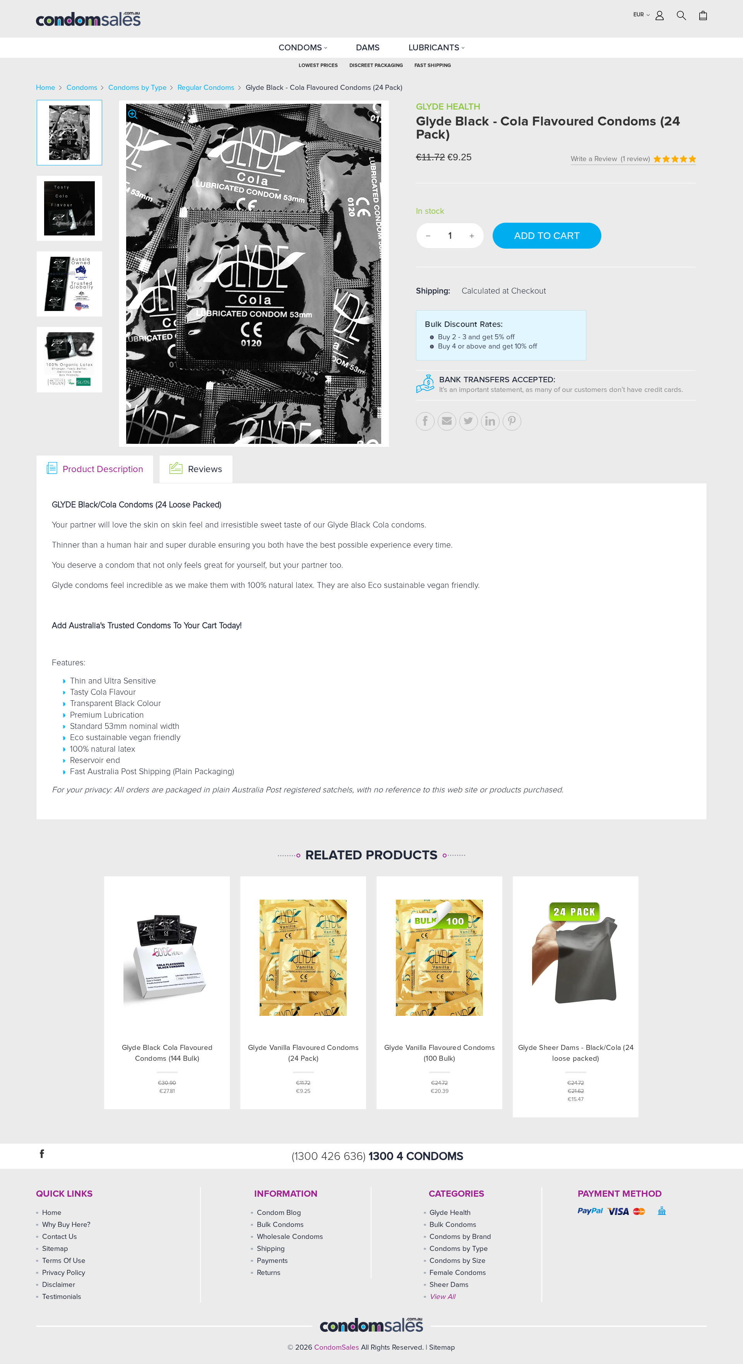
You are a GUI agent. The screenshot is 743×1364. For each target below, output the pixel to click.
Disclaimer (58, 1284)
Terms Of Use (64, 1260)
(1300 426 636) (330, 1156)
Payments (272, 1260)
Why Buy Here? (66, 1224)
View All (442, 1296)
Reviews (204, 469)
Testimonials (61, 1296)
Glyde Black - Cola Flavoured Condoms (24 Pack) (324, 87)
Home (45, 87)
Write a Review (594, 159)
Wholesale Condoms (290, 1236)
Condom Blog (279, 1212)
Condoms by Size (458, 1260)
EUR (639, 14)
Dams (368, 48)
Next (68, 388)
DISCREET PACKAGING (376, 65)
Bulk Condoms (280, 1224)
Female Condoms (458, 1272)
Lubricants (435, 48)
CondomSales (336, 1347)
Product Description (101, 469)
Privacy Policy (63, 1272)
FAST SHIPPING (432, 65)
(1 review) (635, 159)
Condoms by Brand (460, 1236)
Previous (68, 105)
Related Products (371, 855)
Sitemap (55, 1248)
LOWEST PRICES (318, 65)
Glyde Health (450, 1212)
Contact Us (59, 1236)
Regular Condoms (206, 87)
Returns (269, 1272)
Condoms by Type (137, 87)
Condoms (301, 48)
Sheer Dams (449, 1284)
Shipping (271, 1248)
